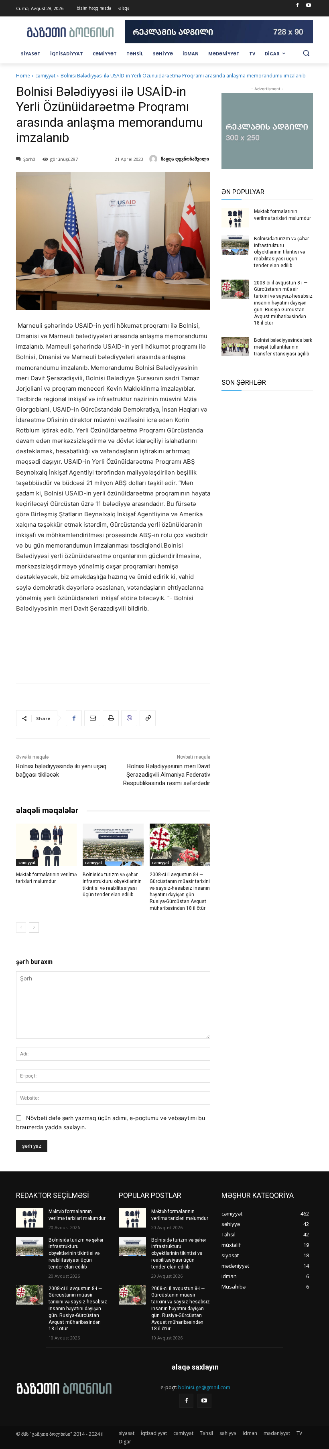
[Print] (111, 718)
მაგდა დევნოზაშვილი (185, 159)
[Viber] (129, 718)
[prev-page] (21, 927)
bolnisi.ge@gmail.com (204, 1387)
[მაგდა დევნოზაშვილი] (154, 159)
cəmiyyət (45, 75)
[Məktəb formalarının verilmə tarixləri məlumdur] (46, 845)
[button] (306, 53)
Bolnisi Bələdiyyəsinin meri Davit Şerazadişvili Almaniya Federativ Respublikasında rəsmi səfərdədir (166, 775)
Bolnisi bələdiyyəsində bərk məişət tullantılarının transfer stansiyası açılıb (283, 347)
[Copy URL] (148, 718)
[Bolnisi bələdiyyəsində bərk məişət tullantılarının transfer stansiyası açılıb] (235, 346)
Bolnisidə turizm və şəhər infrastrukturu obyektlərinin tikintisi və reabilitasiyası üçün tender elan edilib (281, 252)
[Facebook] (297, 5)
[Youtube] (308, 5)
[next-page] (34, 927)
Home (23, 75)
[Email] (92, 718)
